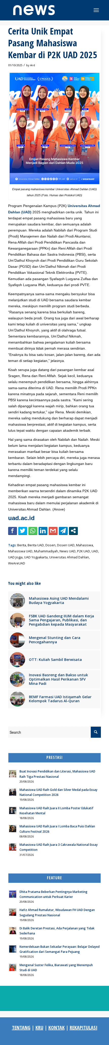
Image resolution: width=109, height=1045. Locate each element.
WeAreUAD (16, 563)
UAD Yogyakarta (36, 557)
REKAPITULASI (83, 1027)
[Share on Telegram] (63, 530)
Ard (32, 65)
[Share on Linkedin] (43, 530)
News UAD (68, 551)
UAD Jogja (15, 557)
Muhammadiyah (46, 551)
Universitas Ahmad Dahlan (69, 557)
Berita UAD (36, 545)
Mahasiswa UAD (20, 551)
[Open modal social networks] (73, 530)
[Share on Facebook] (12, 530)
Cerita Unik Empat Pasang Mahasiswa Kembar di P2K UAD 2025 (52, 43)
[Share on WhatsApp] (32, 530)
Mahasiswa (84, 545)
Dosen (50, 545)
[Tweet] (22, 530)
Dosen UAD (66, 545)
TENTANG (21, 1027)
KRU (39, 1027)
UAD (95, 551)
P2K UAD (83, 551)
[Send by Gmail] (53, 530)
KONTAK (56, 1027)
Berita (21, 545)
